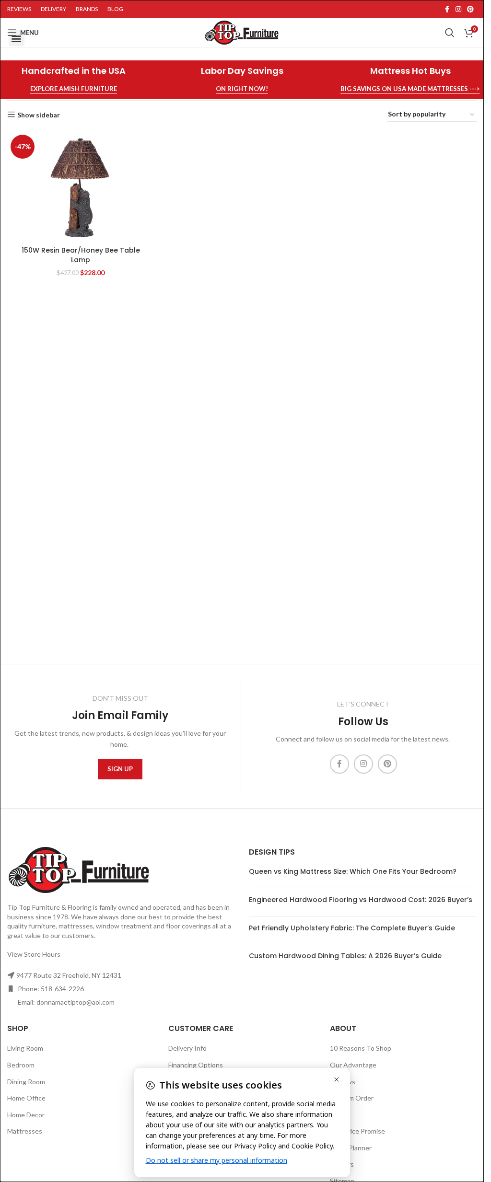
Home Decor (26, 1115)
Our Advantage (353, 1065)
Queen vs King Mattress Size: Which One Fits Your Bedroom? (352, 871)
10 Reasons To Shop (360, 1048)
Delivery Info (187, 1048)
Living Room (25, 1048)
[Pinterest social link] (470, 9)
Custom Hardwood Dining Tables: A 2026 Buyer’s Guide (345, 956)
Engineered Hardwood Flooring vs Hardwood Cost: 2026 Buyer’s (360, 899)
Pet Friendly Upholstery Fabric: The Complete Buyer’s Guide (352, 928)
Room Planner (351, 1148)
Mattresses (24, 1131)
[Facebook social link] (447, 9)
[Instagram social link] (458, 9)
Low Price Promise (357, 1131)
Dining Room (26, 1082)
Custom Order (352, 1098)
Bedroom (21, 1065)
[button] (16, 38)
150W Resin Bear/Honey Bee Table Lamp (81, 255)
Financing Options (195, 1065)
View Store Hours (33, 954)
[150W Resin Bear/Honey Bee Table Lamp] (80, 186)
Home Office (26, 1098)
